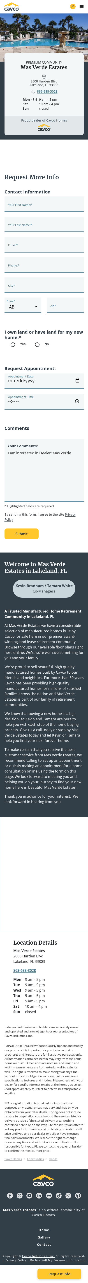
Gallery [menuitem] (44, 1237)
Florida (53, 1159)
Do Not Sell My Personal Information (58, 1260)
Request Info (59, 1274)
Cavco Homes (13, 1159)
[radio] (44, 344)
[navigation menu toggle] (81, 6)
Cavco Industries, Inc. (38, 1256)
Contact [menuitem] (44, 1244)
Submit (21, 533)
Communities (35, 1159)
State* (11, 301)
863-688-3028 (24, 970)
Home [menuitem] (44, 1230)
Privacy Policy (15, 1260)
